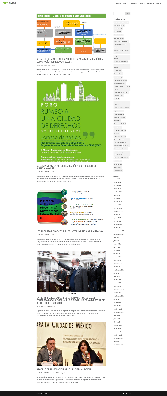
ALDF (127, 22)
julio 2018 (117, 315)
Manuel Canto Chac (119, 114)
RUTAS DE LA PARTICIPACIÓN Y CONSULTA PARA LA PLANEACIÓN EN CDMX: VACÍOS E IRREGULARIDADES (70, 60)
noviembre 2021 (119, 231)
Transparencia (117, 167)
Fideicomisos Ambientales (120, 80)
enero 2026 (117, 189)
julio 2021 (117, 237)
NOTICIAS (125, 3)
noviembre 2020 (119, 263)
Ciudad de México (118, 35)
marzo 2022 (117, 228)
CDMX (123, 25)
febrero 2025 (118, 201)
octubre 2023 (118, 215)
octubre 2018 (118, 309)
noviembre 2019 (119, 289)
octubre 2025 (118, 192)
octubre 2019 (118, 293)
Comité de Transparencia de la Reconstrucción (121, 51)
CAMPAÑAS (118, 3)
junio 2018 (117, 319)
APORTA (158, 3)
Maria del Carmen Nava (120, 117)
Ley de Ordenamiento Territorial (121, 107)
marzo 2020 (117, 280)
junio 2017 (117, 341)
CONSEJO (142, 3)
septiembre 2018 (119, 312)
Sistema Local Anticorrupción (121, 157)
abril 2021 (117, 247)
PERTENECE (150, 3)
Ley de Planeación (118, 111)
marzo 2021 (117, 250)
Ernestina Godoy (118, 73)
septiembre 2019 (119, 296)
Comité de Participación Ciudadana (120, 46)
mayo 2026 (117, 182)
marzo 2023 (117, 221)
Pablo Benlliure (118, 127)
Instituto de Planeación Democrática (119, 103)
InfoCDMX (116, 99)
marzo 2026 (117, 185)
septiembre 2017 (119, 338)
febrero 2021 (118, 254)
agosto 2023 (117, 218)
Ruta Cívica (126, 145)
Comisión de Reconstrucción (121, 41)
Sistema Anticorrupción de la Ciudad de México (121, 153)
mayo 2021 (117, 244)
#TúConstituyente (60, 373)
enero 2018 (117, 328)
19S (123, 22)
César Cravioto (117, 70)
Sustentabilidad (118, 164)
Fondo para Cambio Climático (121, 92)
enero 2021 (117, 257)
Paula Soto (116, 133)
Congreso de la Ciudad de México (120, 57)
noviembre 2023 (119, 211)
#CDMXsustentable (49, 65)
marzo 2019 (117, 302)
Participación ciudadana (120, 130)
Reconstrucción (118, 145)
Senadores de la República (120, 148)
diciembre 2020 (118, 260)
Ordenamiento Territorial (120, 123)
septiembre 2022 (119, 224)
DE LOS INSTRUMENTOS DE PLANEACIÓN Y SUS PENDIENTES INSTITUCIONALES (67, 167)
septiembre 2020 (119, 270)
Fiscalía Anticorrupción (119, 83)
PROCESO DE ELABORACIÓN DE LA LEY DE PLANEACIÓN (64, 369)
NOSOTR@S (134, 3)
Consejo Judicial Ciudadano (121, 61)
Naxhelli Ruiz (117, 120)
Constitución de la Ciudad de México (121, 66)
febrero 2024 (118, 208)
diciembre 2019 (118, 286)
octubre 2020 (118, 267)
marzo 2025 (117, 198)
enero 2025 (117, 205)
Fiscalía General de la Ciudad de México (122, 88)
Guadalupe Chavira (119, 95)
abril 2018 (117, 322)
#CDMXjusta (117, 22)
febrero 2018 (118, 325)
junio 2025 (117, 195)
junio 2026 (117, 179)
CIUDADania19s (118, 28)
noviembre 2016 (119, 345)
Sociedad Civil (117, 161)
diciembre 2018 (118, 306)
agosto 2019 (117, 299)
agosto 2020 (117, 273)
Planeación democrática (120, 136)
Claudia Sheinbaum (119, 38)
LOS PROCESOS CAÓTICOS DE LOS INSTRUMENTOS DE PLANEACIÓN (70, 231)
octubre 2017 (118, 335)
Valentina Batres (118, 170)
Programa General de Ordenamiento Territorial (120, 141)
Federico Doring (118, 77)
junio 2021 (117, 241)
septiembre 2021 (119, 234)
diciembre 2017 (118, 332)
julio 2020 (117, 276)
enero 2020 (117, 283)
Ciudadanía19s (118, 31)
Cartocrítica (117, 25)
